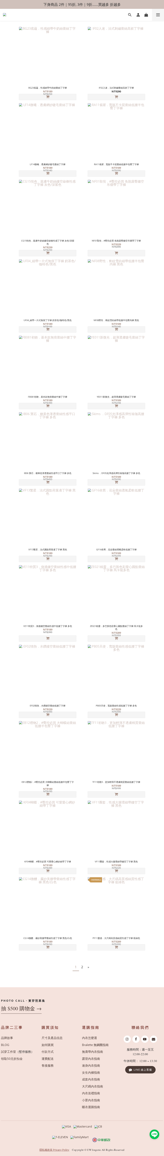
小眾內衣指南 (91, 1100)
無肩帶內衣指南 (92, 1052)
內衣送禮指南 (91, 1093)
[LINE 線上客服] (154, 1134)
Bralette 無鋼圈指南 (95, 1045)
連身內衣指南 (91, 1065)
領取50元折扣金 (12, 1059)
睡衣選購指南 (91, 1107)
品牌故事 (7, 1038)
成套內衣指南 (91, 1079)
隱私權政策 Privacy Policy (54, 1150)
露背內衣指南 (91, 1059)
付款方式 (48, 1052)
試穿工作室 (8, 1052)
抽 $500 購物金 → (21, 1008)
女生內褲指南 (91, 1072)
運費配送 (48, 1059)
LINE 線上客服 (143, 1069)
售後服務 (48, 1065)
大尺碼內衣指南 (92, 1086)
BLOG (5, 1045)
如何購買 (48, 1045)
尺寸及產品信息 (52, 1038)
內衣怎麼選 (89, 1038)
